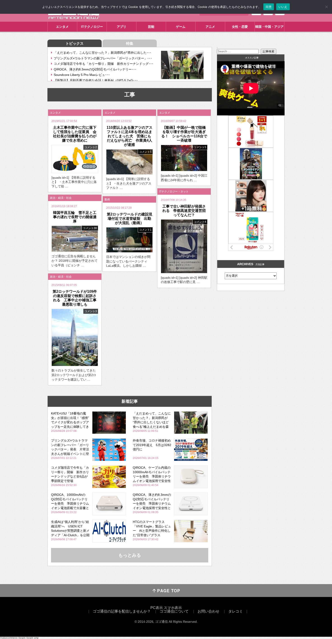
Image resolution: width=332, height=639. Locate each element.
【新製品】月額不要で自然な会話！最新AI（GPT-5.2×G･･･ (96, 80)
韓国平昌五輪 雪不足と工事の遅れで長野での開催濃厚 (74, 217)
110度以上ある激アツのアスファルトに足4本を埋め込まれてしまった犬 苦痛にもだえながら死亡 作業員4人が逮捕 (129, 136)
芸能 (151, 26)
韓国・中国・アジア (269, 26)
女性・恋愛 (240, 26)
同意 (269, 7)
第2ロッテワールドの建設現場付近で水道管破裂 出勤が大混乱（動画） (129, 218)
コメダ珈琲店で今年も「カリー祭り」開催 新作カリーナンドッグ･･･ (103, 64)
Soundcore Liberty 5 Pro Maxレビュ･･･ (82, 75)
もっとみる (129, 555)
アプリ (121, 26)
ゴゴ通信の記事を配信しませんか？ (122, 611)
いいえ (283, 7)
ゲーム (180, 26)
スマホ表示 (173, 608)
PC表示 (156, 608)
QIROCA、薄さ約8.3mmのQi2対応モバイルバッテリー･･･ (95, 69)
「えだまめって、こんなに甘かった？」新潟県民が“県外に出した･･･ (102, 52)
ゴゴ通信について (174, 611)
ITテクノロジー (92, 26)
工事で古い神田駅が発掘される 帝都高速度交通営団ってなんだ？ (184, 210)
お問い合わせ (208, 611)
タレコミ (235, 611)
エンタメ (62, 26)
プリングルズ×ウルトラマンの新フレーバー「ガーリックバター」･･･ (103, 58)
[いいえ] (326, 7)
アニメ (210, 26)
